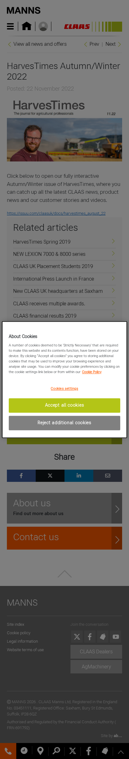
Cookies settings (64, 389)
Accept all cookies (64, 405)
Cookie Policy (91, 372)
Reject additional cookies (64, 422)
